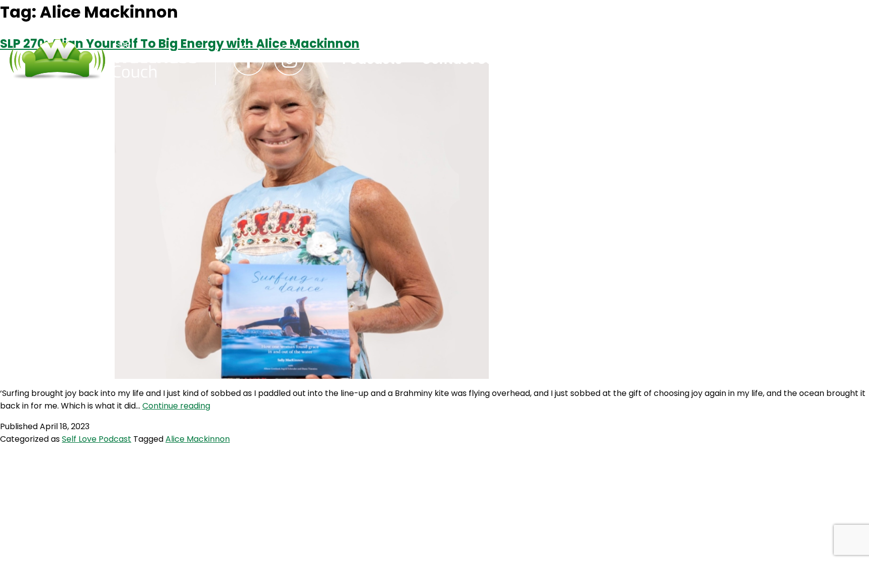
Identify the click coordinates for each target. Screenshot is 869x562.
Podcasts (372, 60)
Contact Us (457, 60)
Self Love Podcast (96, 439)
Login (530, 60)
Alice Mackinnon (197, 439)
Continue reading (176, 406)
